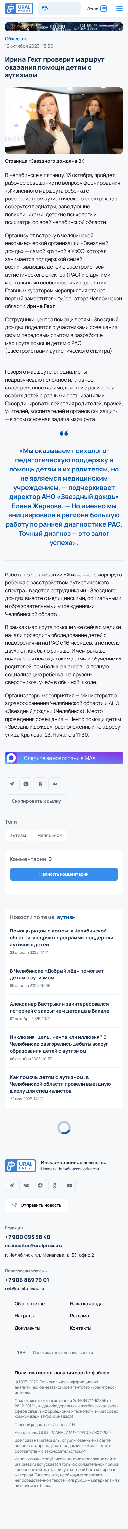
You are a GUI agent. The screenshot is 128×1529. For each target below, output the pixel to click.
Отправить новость (41, 1205)
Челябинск (50, 835)
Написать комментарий (64, 874)
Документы (27, 1328)
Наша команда (86, 1303)
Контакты (80, 1328)
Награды (25, 1315)
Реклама (79, 1315)
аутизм (18, 835)
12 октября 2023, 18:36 (29, 46)
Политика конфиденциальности (63, 1352)
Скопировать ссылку (36, 801)
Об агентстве (30, 1303)
